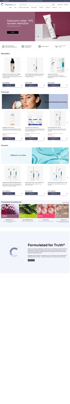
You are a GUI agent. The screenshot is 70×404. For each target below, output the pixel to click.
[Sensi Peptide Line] (28, 217)
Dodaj (8, 85)
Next (67, 69)
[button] (65, 1)
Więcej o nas (31, 260)
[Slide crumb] (32, 36)
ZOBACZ (12, 32)
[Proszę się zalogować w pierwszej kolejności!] (21, 85)
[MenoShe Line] (10, 217)
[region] (35, 46)
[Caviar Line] (46, 217)
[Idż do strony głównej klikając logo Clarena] (9, 4)
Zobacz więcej (65, 202)
